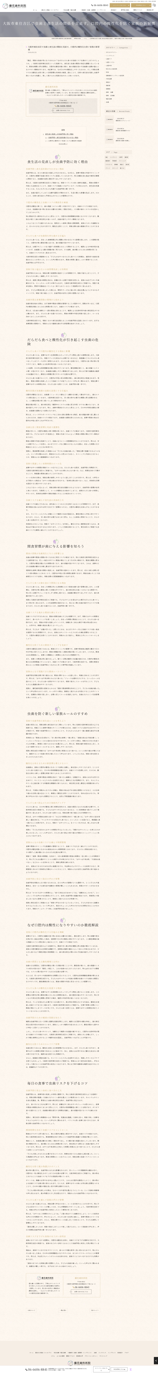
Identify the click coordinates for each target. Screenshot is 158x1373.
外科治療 (109, 79)
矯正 (107, 157)
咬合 (107, 72)
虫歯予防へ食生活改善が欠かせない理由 (63, 137)
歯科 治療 (109, 92)
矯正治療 (109, 99)
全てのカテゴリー (111, 52)
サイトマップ (103, 1356)
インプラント (110, 56)
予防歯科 (114, 161)
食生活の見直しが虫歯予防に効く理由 (59, 134)
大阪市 (120, 157)
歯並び (108, 82)
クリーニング (122, 161)
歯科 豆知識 (110, 95)
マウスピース (109, 164)
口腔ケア (109, 59)
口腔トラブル (110, 62)
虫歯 (107, 102)
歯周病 (108, 89)
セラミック (115, 168)
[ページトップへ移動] (130, 1369)
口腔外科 (109, 65)
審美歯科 (108, 161)
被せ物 (127, 164)
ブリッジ (108, 168)
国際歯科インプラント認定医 (115, 75)
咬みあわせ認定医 (111, 69)
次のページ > (95, 1310)
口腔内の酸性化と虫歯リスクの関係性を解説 (65, 141)
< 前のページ (31, 1310)
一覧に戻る (63, 1310)
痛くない (122, 168)
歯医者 (108, 85)
